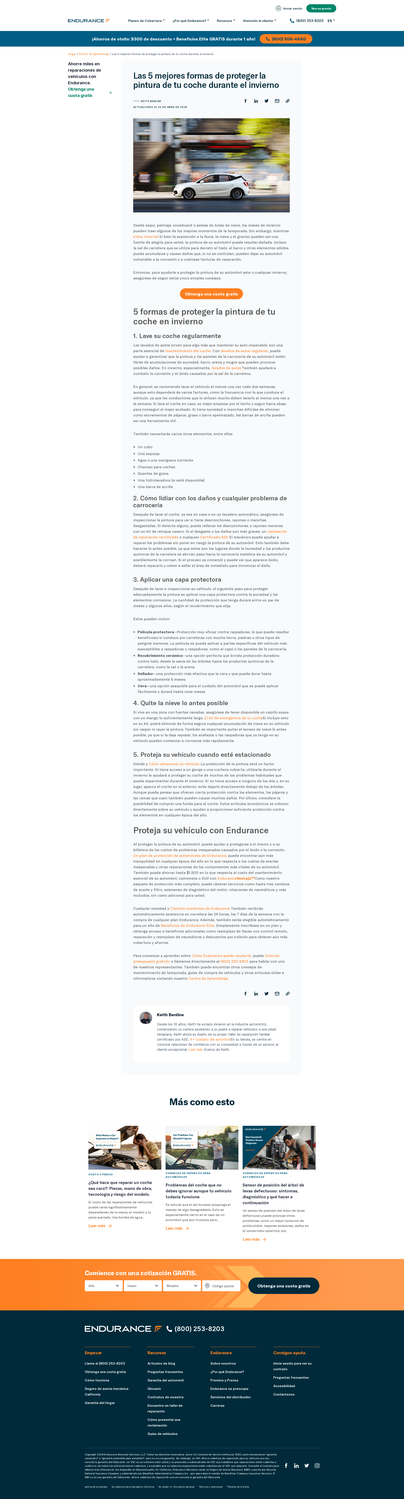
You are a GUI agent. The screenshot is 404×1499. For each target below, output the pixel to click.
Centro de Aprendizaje (94, 54)
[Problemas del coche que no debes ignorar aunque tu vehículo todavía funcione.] (202, 1148)
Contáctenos (284, 1394)
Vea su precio (321, 8)
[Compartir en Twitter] (266, 101)
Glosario (154, 1388)
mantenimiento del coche (188, 350)
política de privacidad (96, 1487)
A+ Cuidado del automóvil (210, 1039)
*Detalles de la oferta (238, 1487)
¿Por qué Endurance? (227, 1372)
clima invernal (145, 236)
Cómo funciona (97, 1380)
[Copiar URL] (288, 101)
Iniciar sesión (292, 8)
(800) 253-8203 (234, 961)
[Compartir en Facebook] (245, 101)
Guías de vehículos (163, 1434)
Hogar (72, 54)
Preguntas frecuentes (165, 1372)
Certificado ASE (214, 537)
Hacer (132, 1286)
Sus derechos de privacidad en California (133, 1487)
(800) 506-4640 (289, 38)
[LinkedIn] (296, 1465)
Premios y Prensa (224, 1380)
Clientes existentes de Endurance (200, 908)
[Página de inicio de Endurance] (89, 20)
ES (330, 21)
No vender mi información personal (176, 1487)
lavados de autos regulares (244, 350)
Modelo (173, 1286)
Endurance (236, 878)
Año (91, 1286)
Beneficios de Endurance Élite (187, 925)
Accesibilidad (284, 1386)
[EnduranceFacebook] (286, 1465)
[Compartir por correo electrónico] (277, 101)
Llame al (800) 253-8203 (105, 1363)
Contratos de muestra (165, 1397)
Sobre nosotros (223, 1363)
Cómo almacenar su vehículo (174, 763)
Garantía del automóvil (166, 1380)
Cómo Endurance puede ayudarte (221, 955)
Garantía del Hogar (100, 1403)
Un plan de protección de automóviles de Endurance (179, 855)
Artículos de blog (161, 1363)
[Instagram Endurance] (317, 1465)
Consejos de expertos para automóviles (188, 1175)
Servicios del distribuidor (230, 1397)
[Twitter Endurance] (306, 1465)
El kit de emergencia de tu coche (233, 717)
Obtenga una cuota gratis (81, 92)
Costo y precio (100, 1174)
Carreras (217, 1405)
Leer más (196, 1049)
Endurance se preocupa (229, 1388)
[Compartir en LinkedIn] (256, 101)
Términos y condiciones (211, 1487)
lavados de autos (226, 367)
